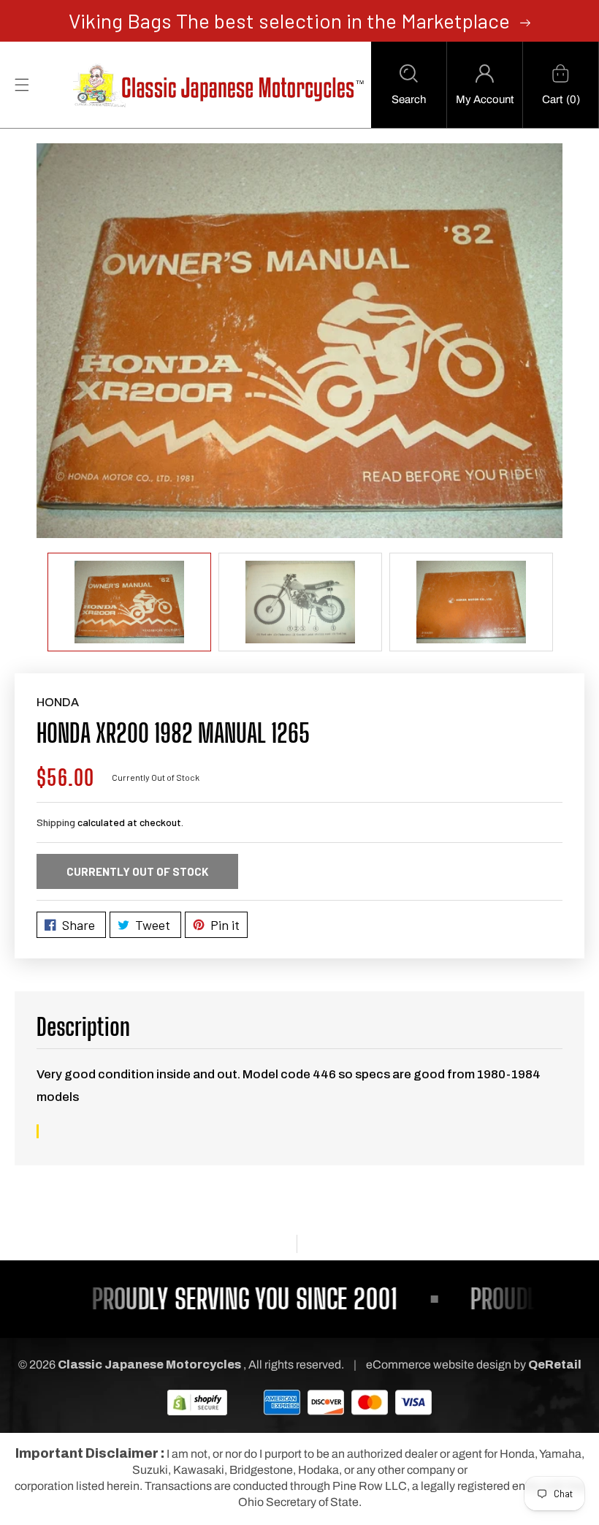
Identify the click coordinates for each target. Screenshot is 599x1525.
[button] (408, 85)
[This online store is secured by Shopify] (197, 1402)
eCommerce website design (440, 1364)
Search (409, 99)
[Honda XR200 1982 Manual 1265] (299, 340)
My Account (485, 99)
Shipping (56, 822)
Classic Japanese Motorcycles (149, 1364)
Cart (552, 99)
